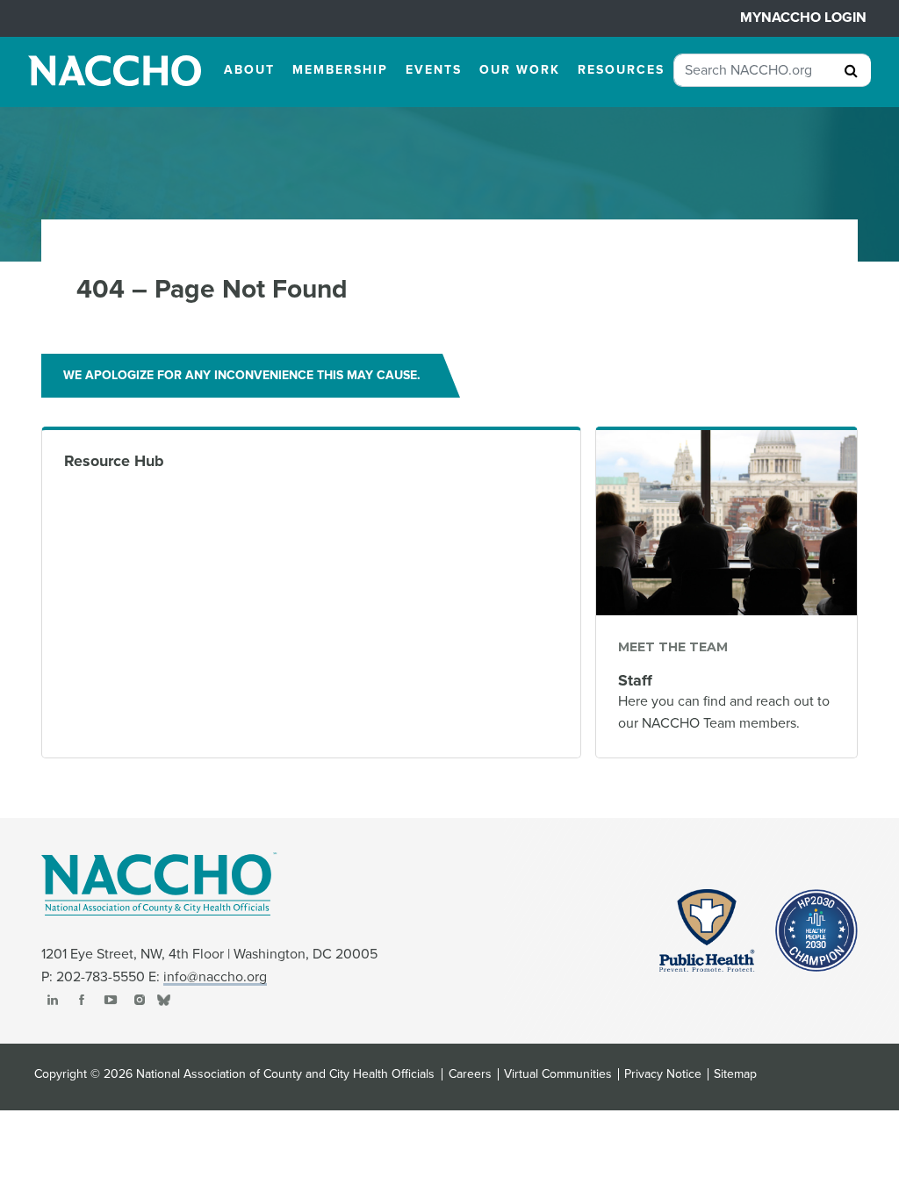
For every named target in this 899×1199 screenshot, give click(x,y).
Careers (470, 1074)
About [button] (249, 69)
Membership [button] (340, 69)
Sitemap (735, 1074)
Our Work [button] (519, 69)
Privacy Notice (662, 1074)
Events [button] (434, 69)
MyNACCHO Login (803, 17)
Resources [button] (621, 69)
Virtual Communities (558, 1074)
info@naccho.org (215, 977)
